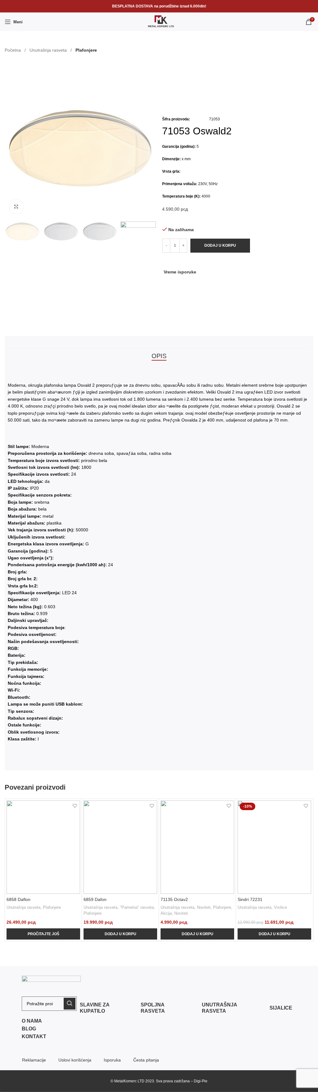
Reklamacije (34, 1059)
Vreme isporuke (180, 271)
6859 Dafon (95, 899)
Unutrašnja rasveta (49, 50)
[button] (235, 272)
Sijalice (281, 1007)
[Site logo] (159, 21)
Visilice (280, 907)
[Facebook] (259, 1081)
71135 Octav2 (174, 899)
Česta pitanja (146, 1059)
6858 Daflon (18, 899)
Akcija (166, 913)
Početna (13, 50)
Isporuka (112, 1059)
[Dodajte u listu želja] (74, 805)
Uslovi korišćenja (74, 1059)
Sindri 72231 (250, 899)
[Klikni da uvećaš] (16, 207)
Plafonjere (86, 50)
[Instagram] (275, 1081)
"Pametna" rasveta (137, 907)
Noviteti (204, 907)
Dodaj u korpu (220, 245)
